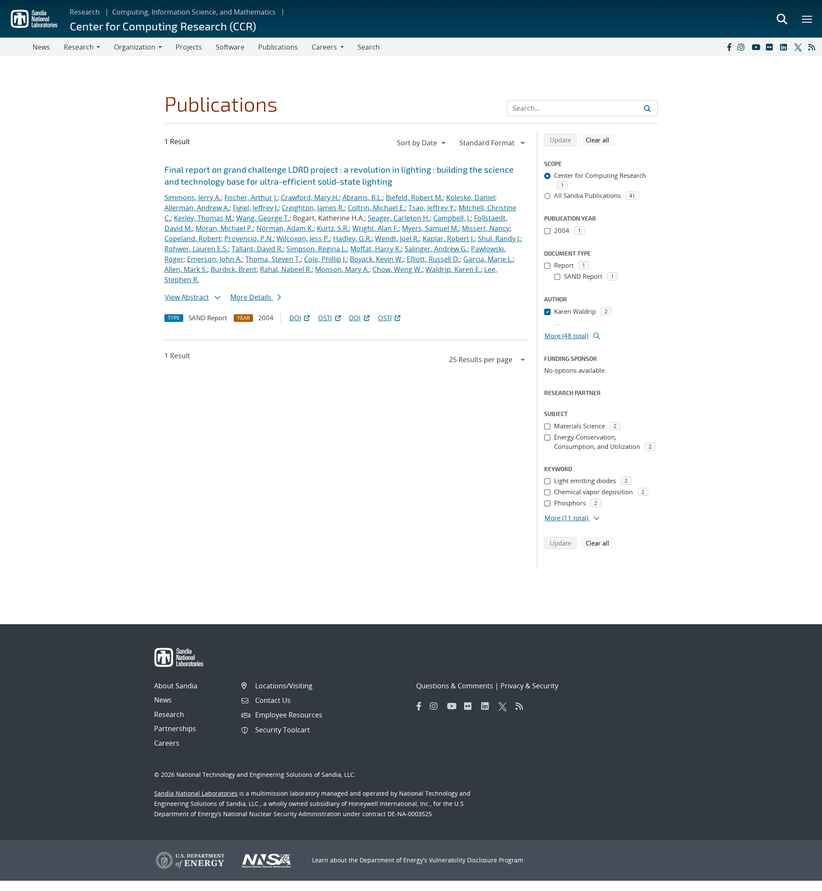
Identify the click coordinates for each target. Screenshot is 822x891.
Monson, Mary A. (342, 269)
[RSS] (813, 47)
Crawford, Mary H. (310, 197)
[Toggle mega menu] (807, 18)
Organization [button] (134, 47)
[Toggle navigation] (16, 47)
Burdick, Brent (233, 269)
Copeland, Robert (192, 238)
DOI (295, 317)
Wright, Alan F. (375, 228)
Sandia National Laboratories (196, 793)
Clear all (600, 139)
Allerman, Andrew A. (196, 207)
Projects (189, 47)
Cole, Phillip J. (325, 259)
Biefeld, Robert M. (414, 197)
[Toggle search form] (781, 18)
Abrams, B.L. (362, 197)
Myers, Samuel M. (430, 228)
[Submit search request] (647, 108)
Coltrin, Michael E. (376, 207)
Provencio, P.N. (248, 238)
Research (85, 12)
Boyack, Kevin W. (376, 259)
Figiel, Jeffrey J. (255, 207)
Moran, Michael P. (224, 228)
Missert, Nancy (485, 228)
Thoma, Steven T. (273, 259)
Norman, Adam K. (284, 228)
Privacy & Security (529, 685)
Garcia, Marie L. (488, 259)
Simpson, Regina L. (316, 249)
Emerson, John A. (214, 259)
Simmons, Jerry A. (192, 197)
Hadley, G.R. (352, 238)
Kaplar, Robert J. (448, 238)
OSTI (325, 317)
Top (796, 881)
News (41, 47)
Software (230, 47)
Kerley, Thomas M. (203, 218)
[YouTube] (757, 47)
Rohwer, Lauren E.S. (196, 249)
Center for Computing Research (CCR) (163, 25)
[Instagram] (743, 47)
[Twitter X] (799, 47)
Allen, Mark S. (185, 269)
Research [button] (79, 47)
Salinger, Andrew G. (436, 249)
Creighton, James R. (313, 207)
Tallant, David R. (257, 249)
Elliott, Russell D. (433, 259)
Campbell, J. (452, 218)
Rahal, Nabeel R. (286, 269)
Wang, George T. (262, 218)
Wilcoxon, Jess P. (303, 238)
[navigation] (422, 142)
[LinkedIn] (785, 47)
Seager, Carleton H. (399, 218)
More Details (251, 297)
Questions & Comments (454, 685)
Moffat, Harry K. (375, 249)
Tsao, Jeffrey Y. (431, 207)
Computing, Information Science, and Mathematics (194, 12)
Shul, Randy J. (499, 238)
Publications (278, 47)
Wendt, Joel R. (397, 238)
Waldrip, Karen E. (453, 269)
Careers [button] (324, 47)
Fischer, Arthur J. (250, 197)
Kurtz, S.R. (333, 228)
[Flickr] (771, 47)
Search (368, 47)
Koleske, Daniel (470, 197)
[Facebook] (729, 47)
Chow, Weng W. (397, 269)
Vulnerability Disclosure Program (476, 860)
